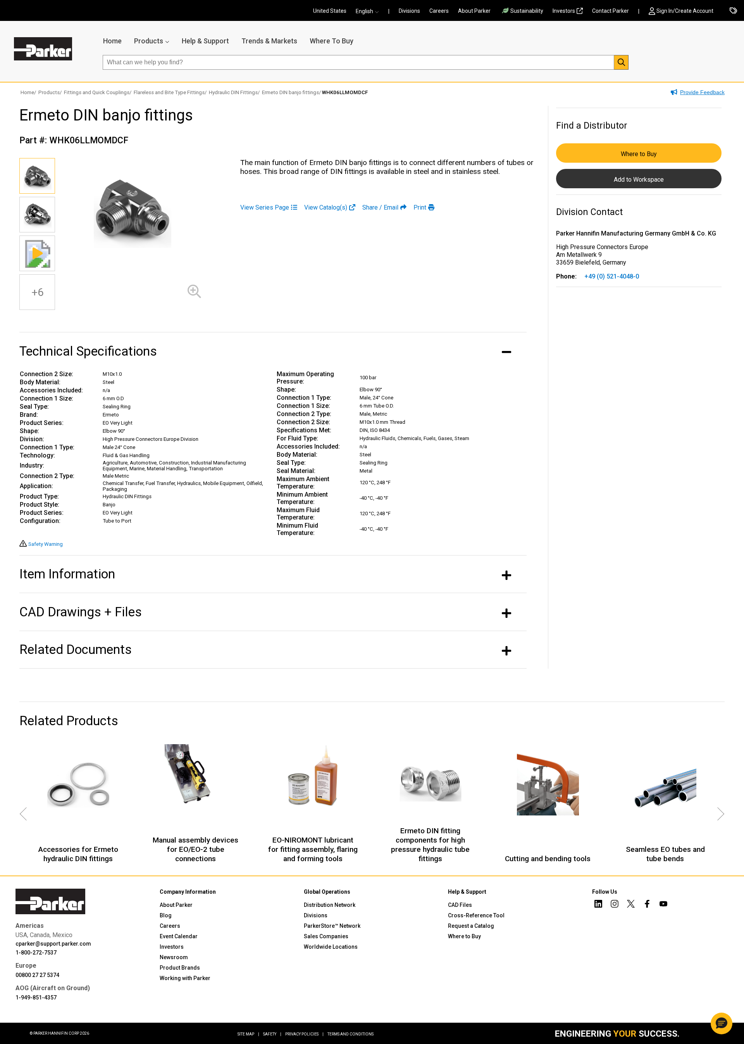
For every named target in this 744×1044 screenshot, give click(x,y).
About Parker (474, 11)
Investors (564, 11)
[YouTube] (663, 905)
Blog (166, 915)
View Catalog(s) (325, 207)
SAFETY (272, 1034)
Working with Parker (185, 978)
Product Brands (180, 968)
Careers (439, 11)
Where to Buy (639, 154)
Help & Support (205, 41)
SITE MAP (248, 1034)
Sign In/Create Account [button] (684, 11)
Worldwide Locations (331, 947)
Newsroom (174, 957)
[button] (370, 11)
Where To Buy (331, 41)
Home (112, 41)
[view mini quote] (733, 11)
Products (148, 41)
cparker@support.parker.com (53, 944)
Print (419, 207)
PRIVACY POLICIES (304, 1034)
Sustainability (526, 11)
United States (329, 11)
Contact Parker (610, 11)
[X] (631, 905)
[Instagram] (614, 905)
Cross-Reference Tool (476, 915)
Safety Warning (45, 544)
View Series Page (264, 207)
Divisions (409, 11)
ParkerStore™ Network (332, 926)
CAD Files (460, 905)
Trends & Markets (269, 41)
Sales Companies (326, 936)
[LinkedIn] (598, 905)
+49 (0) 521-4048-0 (611, 276)
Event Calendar (179, 936)
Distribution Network (329, 905)
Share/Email (380, 207)
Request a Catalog (471, 926)
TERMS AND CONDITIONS (350, 1034)
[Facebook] (647, 905)
